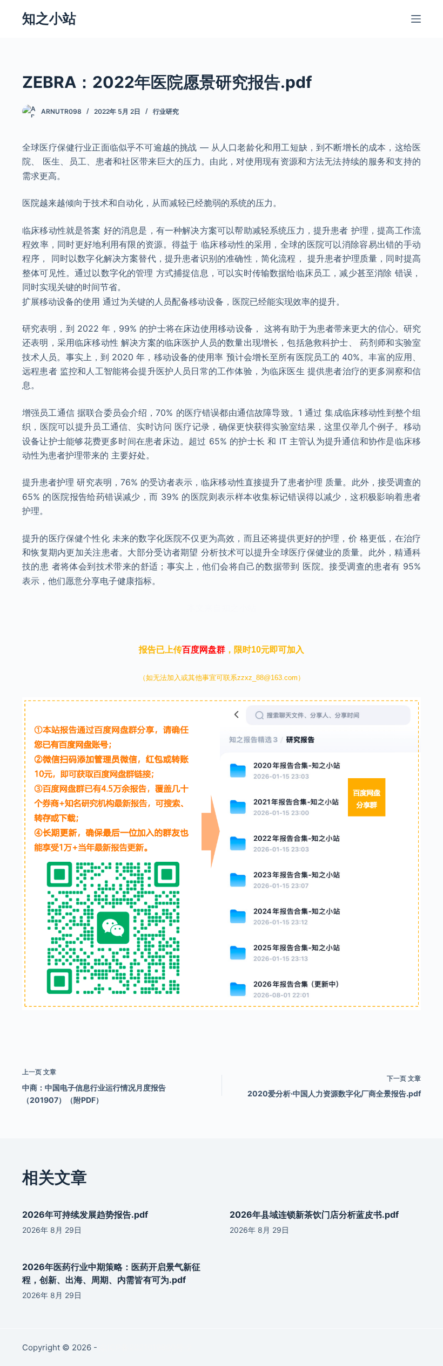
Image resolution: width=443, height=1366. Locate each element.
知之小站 (49, 18)
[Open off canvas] (416, 19)
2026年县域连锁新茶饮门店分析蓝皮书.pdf (314, 1214)
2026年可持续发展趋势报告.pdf (85, 1214)
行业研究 (166, 111)
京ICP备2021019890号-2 (145, 1347)
